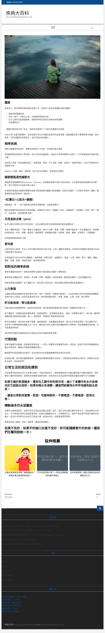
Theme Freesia (29, 625)
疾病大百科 (17, 13)
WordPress (39, 625)
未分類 (4, 562)
